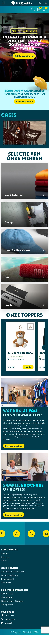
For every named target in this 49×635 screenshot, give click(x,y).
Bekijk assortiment (24, 56)
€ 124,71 (43, 367)
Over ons (5, 557)
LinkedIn (9, 622)
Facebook (9, 615)
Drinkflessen (7, 593)
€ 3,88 (11, 367)
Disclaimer (6, 582)
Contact (5, 553)
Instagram (10, 619)
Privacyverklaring (9, 575)
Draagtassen (7, 604)
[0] (38, 9)
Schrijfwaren (7, 597)
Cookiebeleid (7, 579)
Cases (4, 560)
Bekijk (28, 367)
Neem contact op (13, 446)
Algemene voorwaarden (12, 571)
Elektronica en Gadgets (12, 601)
